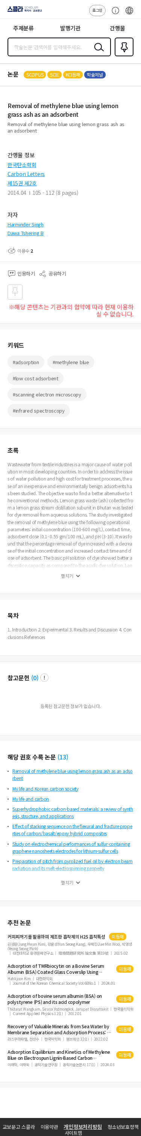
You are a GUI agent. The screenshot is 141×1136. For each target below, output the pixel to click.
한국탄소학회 (22, 165)
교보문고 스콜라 (19, 1126)
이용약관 (49, 1126)
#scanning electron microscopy (47, 394)
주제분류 (23, 28)
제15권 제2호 (22, 183)
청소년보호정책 (123, 1126)
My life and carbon (30, 799)
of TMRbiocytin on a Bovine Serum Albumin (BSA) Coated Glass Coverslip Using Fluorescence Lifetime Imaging (56, 969)
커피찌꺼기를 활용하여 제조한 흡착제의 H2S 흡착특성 (56, 937)
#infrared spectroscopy (39, 410)
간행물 (117, 28)
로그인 (97, 10)
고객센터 (113, 14)
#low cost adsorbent (35, 378)
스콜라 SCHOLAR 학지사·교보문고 (23, 11)
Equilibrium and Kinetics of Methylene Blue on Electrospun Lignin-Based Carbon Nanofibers (59, 1055)
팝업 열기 (44, 677)
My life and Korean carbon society (45, 788)
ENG (129, 14)
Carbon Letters (26, 174)
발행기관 (70, 28)
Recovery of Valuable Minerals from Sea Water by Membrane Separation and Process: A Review (59, 1029)
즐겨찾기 (122, 55)
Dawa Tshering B (26, 233)
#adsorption (26, 362)
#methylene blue (71, 362)
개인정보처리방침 (83, 1126)
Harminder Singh (26, 224)
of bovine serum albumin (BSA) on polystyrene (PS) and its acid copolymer (55, 999)
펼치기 (67, 576)
